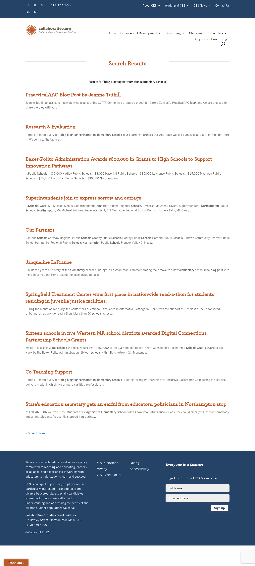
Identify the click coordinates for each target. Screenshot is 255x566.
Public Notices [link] (107, 463)
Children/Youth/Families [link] (206, 33)
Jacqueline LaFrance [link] (49, 262)
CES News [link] (200, 5)
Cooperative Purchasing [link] (210, 39)
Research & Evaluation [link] (51, 126)
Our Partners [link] (40, 230)
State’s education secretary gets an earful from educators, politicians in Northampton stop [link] (126, 404)
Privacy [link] (101, 469)
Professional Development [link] (138, 33)
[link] (51, 35)
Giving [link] (134, 463)
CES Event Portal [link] (108, 475)
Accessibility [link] (139, 469)
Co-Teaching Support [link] (49, 371)
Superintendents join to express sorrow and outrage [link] (83, 197)
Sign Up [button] (219, 508)
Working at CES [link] (175, 5)
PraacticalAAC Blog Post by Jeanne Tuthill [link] (73, 94)
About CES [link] (150, 5)
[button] (28, 5)
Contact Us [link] (222, 5)
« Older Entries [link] (35, 433)
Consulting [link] (173, 33)
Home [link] (112, 33)
